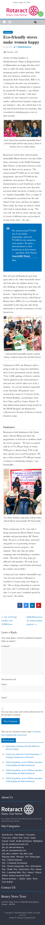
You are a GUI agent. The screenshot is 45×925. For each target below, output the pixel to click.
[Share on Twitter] (26, 607)
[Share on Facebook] (19, 607)
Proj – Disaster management (13, 866)
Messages (20, 856)
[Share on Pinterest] (38, 607)
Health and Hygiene (24, 841)
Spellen (22, 878)
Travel (35, 878)
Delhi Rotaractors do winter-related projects (35, 620)
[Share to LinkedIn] (32, 607)
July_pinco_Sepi (26, 853)
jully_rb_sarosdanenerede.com (14, 850)
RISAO (5, 875)
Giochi (12, 841)
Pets (26, 856)
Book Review (7, 834)
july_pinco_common (10, 853)
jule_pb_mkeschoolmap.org (13, 847)
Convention (30, 834)
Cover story (6, 837)
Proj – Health (7, 869)
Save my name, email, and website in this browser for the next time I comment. (22, 713)
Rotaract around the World (19, 875)
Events (26, 837)
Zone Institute (7, 881)
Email (4, 697)
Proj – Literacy (28, 872)
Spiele (28, 878)
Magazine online (8, 856)
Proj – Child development (12, 859)
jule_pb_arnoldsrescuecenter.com (15, 844)
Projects (38, 872)
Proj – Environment (33, 866)
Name (4, 684)
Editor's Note (17, 837)
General (5, 841)
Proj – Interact (36, 869)
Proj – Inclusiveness (21, 869)
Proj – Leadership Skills (11, 872)
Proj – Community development (14, 862)
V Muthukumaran (23, 46)
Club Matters (19, 834)
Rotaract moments (9, 878)
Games (33, 837)
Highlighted (8, 32)
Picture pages (35, 856)
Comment (6, 646)
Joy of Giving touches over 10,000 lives (9, 620)
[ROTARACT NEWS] (22, 7)
